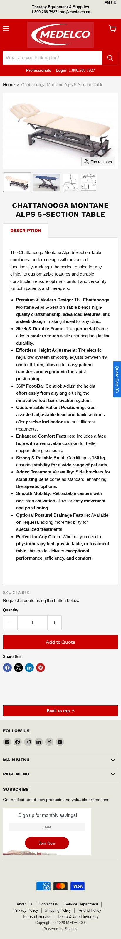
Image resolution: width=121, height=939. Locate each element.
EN (107, 2)
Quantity (10, 610)
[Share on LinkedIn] (29, 667)
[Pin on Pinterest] (40, 667)
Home (9, 84)
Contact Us (48, 904)
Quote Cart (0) (117, 379)
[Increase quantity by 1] (55, 622)
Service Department (81, 904)
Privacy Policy (26, 910)
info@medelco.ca (74, 12)
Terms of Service (36, 916)
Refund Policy (89, 910)
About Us (24, 904)
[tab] (25, 230)
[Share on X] (18, 667)
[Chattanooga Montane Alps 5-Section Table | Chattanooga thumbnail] (17, 182)
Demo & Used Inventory (78, 916)
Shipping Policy (58, 910)
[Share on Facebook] (7, 667)
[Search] (110, 58)
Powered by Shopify (60, 929)
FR (114, 2)
